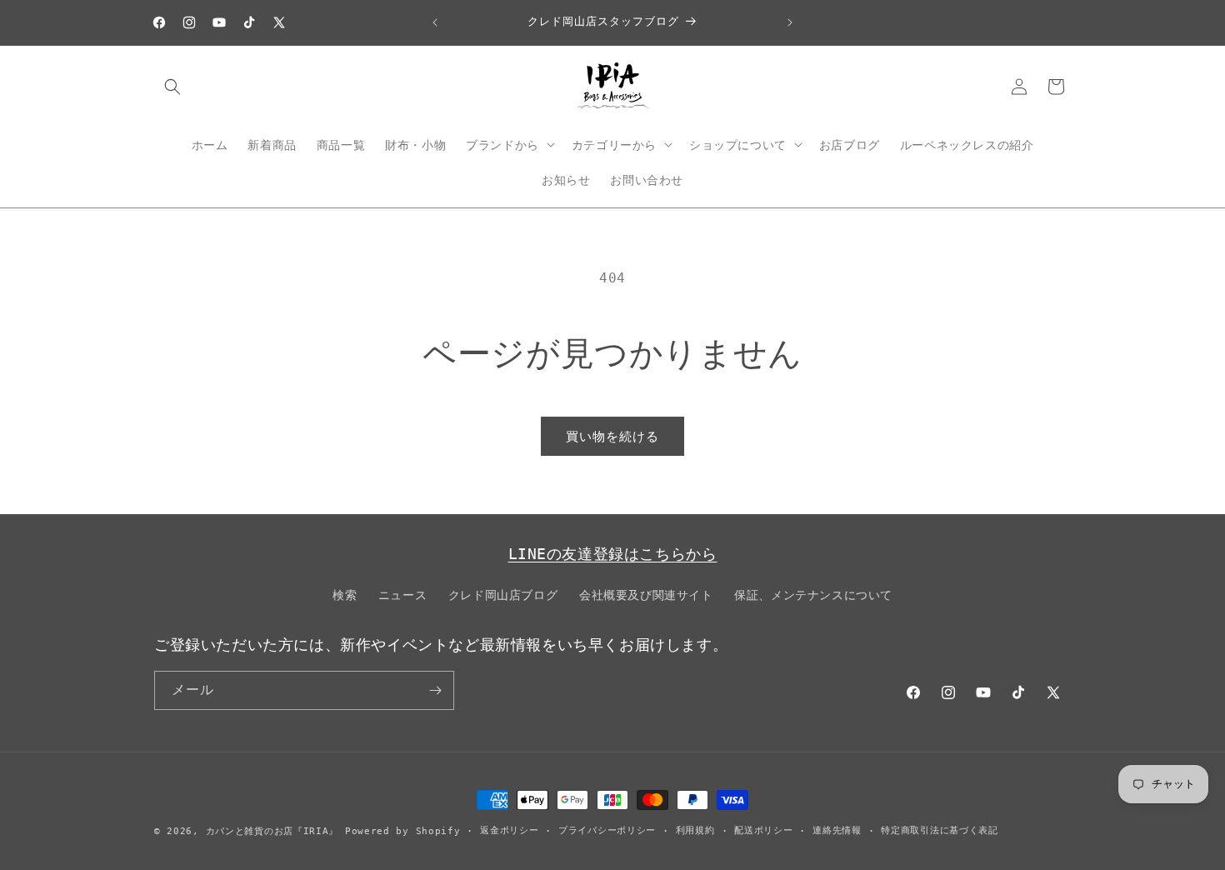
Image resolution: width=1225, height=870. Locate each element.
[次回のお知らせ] (790, 22)
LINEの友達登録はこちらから (613, 553)
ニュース (402, 595)
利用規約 (695, 830)
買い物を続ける (612, 436)
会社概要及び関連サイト (646, 595)
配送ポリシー (763, 830)
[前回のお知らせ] (435, 22)
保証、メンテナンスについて (813, 595)
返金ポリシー (509, 830)
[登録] (435, 690)
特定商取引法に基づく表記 (939, 830)
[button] (172, 86)
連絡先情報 (837, 830)
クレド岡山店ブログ (503, 595)
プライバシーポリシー (607, 830)
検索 (344, 595)
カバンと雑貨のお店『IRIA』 (272, 831)
